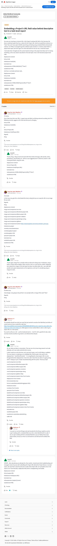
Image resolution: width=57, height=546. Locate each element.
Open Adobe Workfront (11, 16)
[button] (48, 6)
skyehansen (10, 318)
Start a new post (38, 101)
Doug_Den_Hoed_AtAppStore (14, 112)
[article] (28, 131)
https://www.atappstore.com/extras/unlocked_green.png (34, 223)
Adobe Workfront (17, 6)
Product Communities (9, 6)
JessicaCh (9, 37)
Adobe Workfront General (26, 6)
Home (2, 6)
